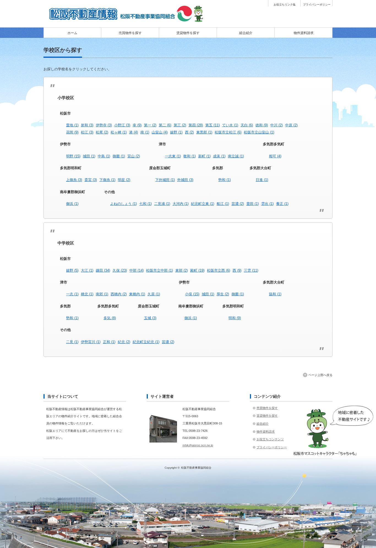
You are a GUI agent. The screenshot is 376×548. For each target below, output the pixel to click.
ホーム (72, 33)
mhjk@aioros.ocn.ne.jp (197, 445)
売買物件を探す (130, 33)
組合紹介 (245, 33)
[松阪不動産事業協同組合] (127, 20)
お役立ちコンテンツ (270, 439)
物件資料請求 (304, 33)
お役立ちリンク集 (285, 4)
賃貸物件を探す (188, 33)
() (72, 125)
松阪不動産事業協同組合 (196, 467)
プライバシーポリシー (317, 4)
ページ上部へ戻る (320, 375)
